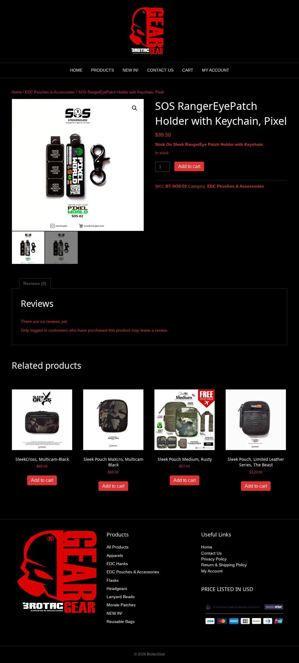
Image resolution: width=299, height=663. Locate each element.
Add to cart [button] (42, 480)
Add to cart (189, 166)
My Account (211, 571)
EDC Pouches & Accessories (50, 92)
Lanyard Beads (121, 596)
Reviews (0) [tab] (34, 283)
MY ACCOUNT (215, 70)
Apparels (115, 555)
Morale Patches (121, 605)
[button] (134, 108)
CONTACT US (160, 70)
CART (187, 70)
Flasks (113, 580)
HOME (76, 70)
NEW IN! (130, 70)
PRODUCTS (102, 70)
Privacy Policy (214, 559)
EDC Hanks (117, 563)
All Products (117, 547)
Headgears (117, 588)
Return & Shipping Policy (224, 564)
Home (17, 92)
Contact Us (211, 553)
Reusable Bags (121, 621)
